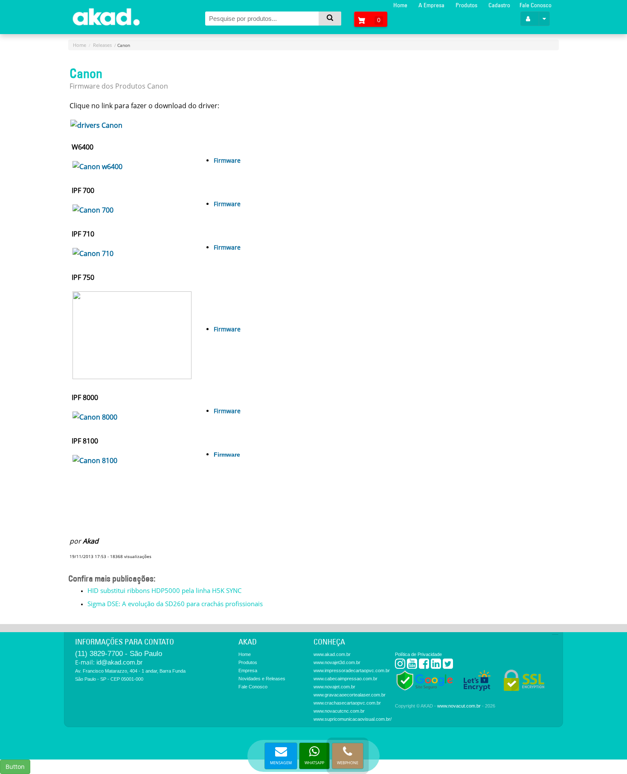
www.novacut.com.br (459, 705)
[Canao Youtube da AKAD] (412, 666)
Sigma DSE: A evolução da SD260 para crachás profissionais (175, 603)
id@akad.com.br (119, 662)
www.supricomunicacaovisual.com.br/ (353, 719)
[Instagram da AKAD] (400, 666)
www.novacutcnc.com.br (339, 711)
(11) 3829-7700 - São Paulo (118, 654)
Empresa (247, 670)
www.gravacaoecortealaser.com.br (350, 694)
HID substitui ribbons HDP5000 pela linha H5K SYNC (164, 590)
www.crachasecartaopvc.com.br (347, 702)
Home (400, 5)
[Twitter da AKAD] (448, 666)
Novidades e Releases (261, 678)
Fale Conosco (536, 5)
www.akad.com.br (332, 654)
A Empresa (431, 5)
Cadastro (499, 5)
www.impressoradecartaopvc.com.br (352, 670)
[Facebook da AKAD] (424, 666)
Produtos (466, 5)
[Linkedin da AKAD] (436, 666)
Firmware (227, 160)
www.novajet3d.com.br (337, 662)
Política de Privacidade (418, 654)
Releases (102, 45)
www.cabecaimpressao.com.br (345, 678)
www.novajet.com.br (334, 686)
